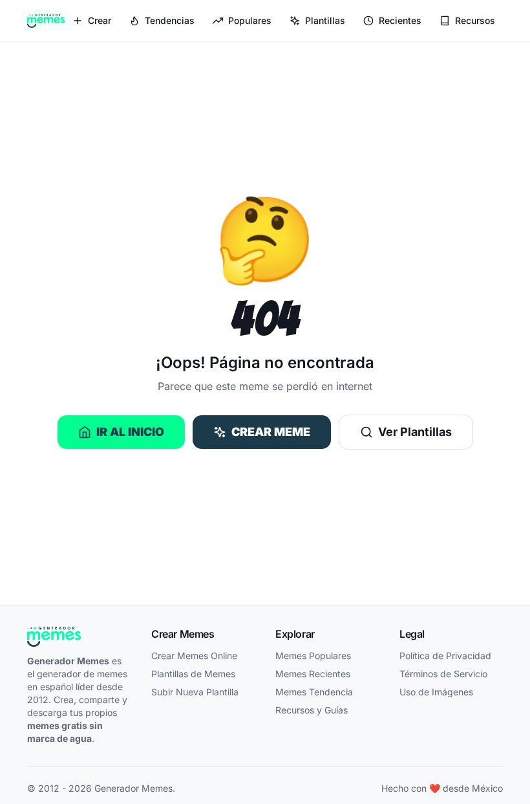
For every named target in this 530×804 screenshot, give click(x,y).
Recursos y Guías (311, 709)
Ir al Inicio (130, 432)
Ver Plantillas (415, 432)
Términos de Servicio (443, 673)
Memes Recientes (312, 673)
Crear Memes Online (194, 655)
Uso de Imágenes (436, 691)
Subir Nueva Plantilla (194, 691)
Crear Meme (270, 432)
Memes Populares (313, 655)
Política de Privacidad (445, 655)
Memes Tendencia (314, 691)
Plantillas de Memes (193, 673)
